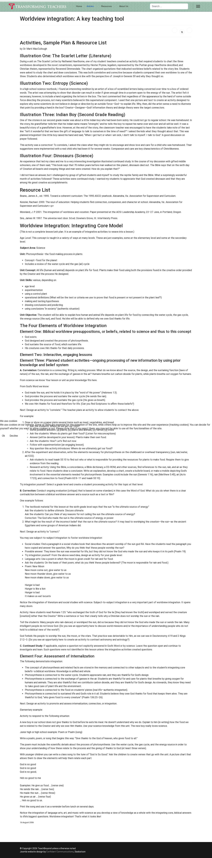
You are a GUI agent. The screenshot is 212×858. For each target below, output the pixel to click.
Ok (3, 435)
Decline (14, 435)
